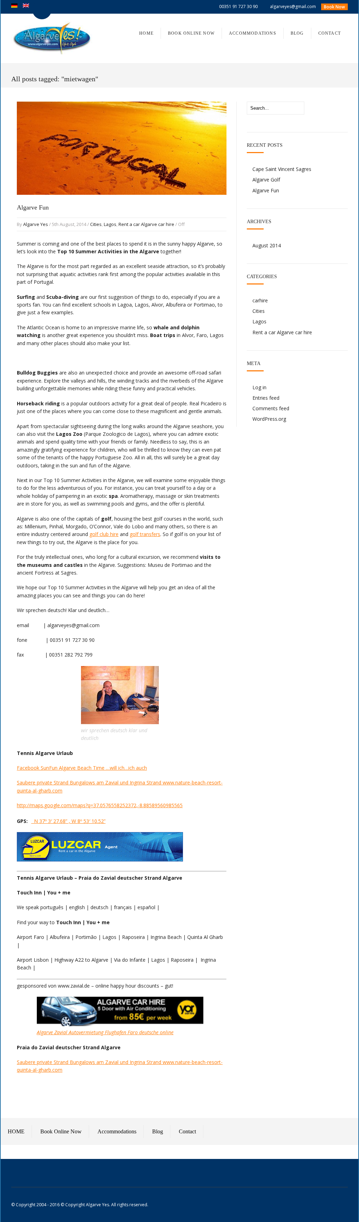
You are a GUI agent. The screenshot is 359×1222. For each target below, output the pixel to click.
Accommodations (116, 1131)
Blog (157, 1131)
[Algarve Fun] (121, 201)
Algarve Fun (33, 207)
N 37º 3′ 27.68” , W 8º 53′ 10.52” (68, 821)
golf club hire (103, 534)
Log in (259, 387)
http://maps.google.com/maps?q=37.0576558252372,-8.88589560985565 (100, 805)
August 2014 (266, 245)
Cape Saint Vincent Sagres (281, 169)
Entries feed (265, 397)
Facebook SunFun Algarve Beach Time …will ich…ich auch (82, 767)
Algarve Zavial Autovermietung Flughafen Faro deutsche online (105, 1032)
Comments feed (270, 408)
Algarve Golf (266, 179)
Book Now (334, 7)
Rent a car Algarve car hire (146, 224)
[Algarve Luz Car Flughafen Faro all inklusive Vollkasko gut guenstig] (100, 859)
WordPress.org (269, 419)
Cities (96, 224)
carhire (260, 300)
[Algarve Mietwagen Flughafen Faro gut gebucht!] (120, 1024)
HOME (16, 1131)
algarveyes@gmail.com (293, 6)
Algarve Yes (35, 224)
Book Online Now (61, 1131)
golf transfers (145, 534)
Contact (187, 1131)
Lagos (110, 224)
